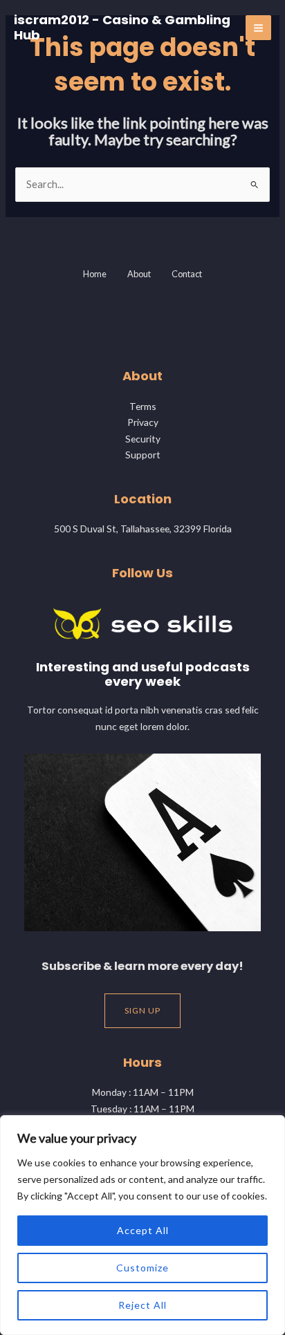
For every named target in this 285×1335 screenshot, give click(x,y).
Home (95, 273)
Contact (187, 273)
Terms (142, 406)
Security (142, 439)
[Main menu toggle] (258, 28)
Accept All (143, 1230)
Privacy (142, 422)
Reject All (142, 1305)
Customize (142, 1267)
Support (142, 454)
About (139, 273)
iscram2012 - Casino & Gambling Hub (122, 27)
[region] (142, 1225)
